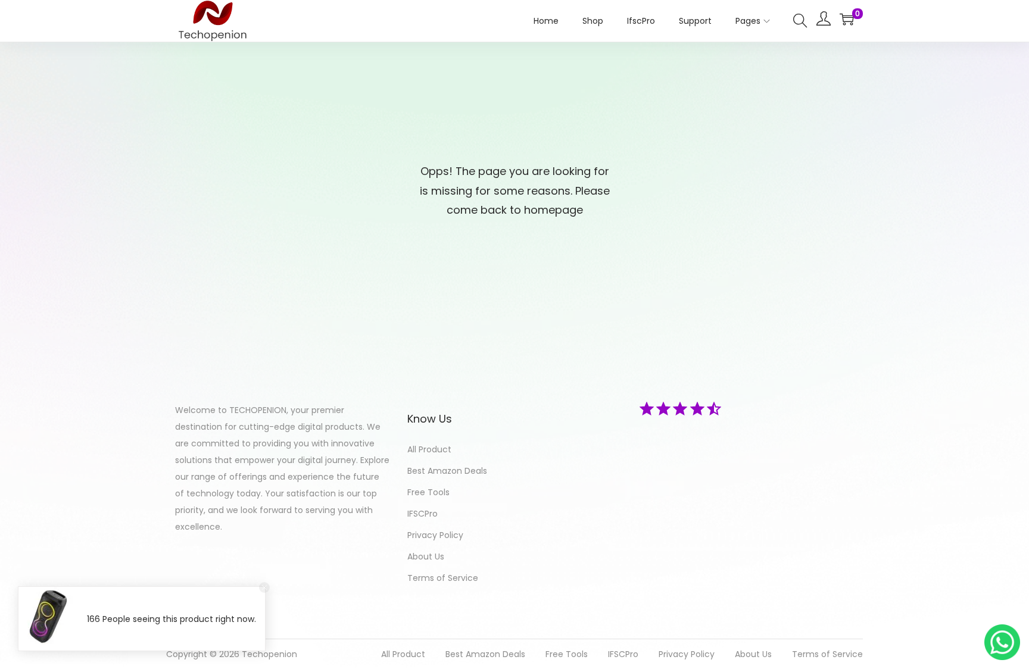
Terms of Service (442, 578)
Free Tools (428, 492)
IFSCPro (422, 514)
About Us (425, 556)
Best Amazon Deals (447, 471)
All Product (429, 449)
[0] (847, 19)
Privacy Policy (435, 535)
